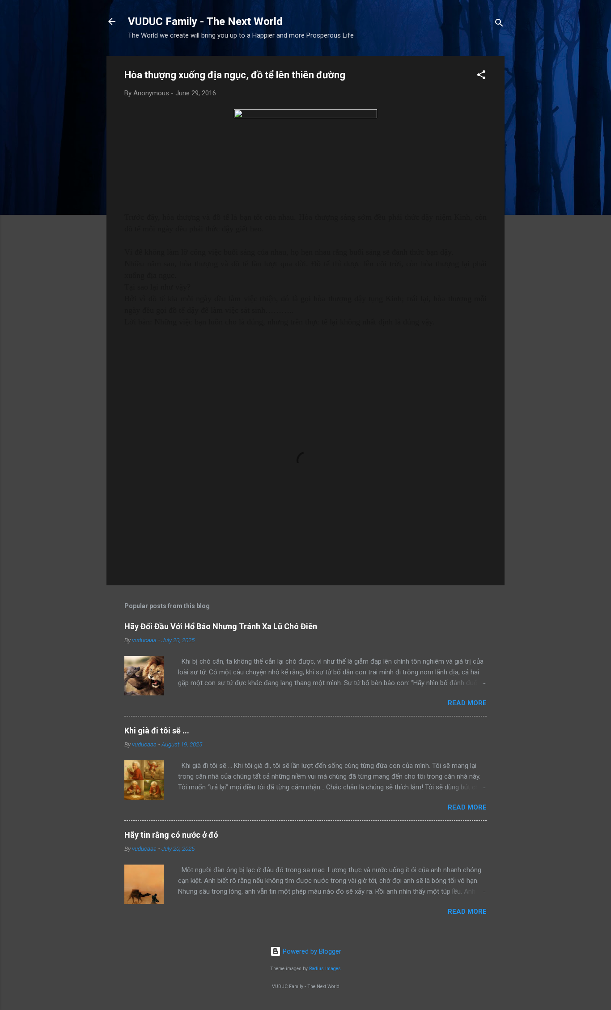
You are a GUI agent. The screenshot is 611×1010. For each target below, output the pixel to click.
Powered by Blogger (311, 951)
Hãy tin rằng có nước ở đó (171, 835)
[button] (481, 76)
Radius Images (325, 969)
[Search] (499, 24)
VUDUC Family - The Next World (205, 21)
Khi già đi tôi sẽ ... (156, 730)
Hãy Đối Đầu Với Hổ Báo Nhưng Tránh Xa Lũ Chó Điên (220, 626)
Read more (467, 703)
